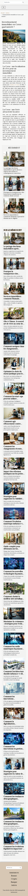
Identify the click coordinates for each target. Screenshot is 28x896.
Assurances (14, 872)
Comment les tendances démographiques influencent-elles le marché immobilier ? (14, 824)
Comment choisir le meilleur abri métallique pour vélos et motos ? (13, 598)
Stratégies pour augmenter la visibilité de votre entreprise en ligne (13, 499)
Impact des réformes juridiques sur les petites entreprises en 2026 (14, 473)
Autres (7, 13)
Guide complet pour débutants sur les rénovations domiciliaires (12, 549)
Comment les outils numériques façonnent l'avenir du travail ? (13, 648)
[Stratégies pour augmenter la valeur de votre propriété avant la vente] (14, 764)
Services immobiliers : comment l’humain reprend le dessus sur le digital (14, 216)
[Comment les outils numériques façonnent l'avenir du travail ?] (14, 638)
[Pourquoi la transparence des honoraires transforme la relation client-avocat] (14, 183)
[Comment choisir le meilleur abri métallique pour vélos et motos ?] (14, 589)
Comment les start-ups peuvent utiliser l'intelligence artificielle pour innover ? (13, 399)
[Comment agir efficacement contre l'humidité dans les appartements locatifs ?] (14, 413)
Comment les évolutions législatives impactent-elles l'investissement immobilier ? (14, 849)
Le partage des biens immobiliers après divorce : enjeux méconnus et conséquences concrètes (13, 170)
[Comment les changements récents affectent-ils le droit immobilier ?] (14, 438)
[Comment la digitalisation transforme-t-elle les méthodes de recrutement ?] (14, 714)
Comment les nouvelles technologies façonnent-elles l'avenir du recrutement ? (14, 574)
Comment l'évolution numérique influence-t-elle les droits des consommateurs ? (13, 524)
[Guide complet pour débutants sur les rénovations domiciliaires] (14, 538)
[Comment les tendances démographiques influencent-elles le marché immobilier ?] (14, 814)
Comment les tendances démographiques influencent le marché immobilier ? (14, 799)
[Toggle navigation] (3, 7)
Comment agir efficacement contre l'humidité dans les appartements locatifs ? (13, 424)
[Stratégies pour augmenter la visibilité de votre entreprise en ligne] (14, 488)
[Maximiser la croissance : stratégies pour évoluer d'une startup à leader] (14, 614)
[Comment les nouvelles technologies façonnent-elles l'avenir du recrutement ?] (14, 564)
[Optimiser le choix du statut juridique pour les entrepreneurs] (14, 363)
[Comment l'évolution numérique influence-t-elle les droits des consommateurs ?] (14, 513)
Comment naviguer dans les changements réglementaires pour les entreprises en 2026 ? (14, 349)
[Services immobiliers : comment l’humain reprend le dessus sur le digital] (14, 205)
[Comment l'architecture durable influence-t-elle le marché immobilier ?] (14, 663)
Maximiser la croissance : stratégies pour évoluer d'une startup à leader (14, 623)
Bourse (14, 876)
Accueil (2, 13)
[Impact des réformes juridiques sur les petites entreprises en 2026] (14, 464)
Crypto (14, 879)
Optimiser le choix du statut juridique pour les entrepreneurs (14, 373)
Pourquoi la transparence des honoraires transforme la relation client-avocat (14, 194)
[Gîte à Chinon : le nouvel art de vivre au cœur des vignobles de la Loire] (14, 313)
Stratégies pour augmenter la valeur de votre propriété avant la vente (13, 774)
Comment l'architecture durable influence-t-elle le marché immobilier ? (14, 673)
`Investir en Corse (14, 85)
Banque (14, 882)
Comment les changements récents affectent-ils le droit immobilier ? (13, 449)
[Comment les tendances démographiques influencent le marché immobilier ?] (14, 788)
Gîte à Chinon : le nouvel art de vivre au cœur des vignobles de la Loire (14, 323)
